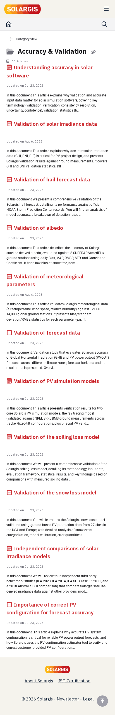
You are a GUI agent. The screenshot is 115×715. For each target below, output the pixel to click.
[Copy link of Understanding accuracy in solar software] (38, 76)
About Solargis (39, 680)
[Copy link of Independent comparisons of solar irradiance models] (60, 557)
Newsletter (68, 699)
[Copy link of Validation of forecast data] (89, 333)
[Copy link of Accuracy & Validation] (92, 52)
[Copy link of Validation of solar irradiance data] (15, 132)
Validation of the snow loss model (54, 492)
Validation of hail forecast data (52, 179)
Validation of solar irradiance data (55, 123)
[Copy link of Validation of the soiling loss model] (15, 445)
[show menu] (106, 8)
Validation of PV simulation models (56, 381)
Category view (26, 39)
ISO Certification (74, 680)
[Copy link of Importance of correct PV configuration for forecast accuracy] (103, 613)
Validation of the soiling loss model (56, 437)
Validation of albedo (38, 227)
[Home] (23, 9)
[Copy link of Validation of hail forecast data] (99, 180)
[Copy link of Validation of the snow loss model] (15, 500)
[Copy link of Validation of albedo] (72, 228)
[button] (102, 701)
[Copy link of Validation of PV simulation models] (15, 389)
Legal (88, 699)
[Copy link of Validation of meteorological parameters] (44, 285)
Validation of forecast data (47, 332)
